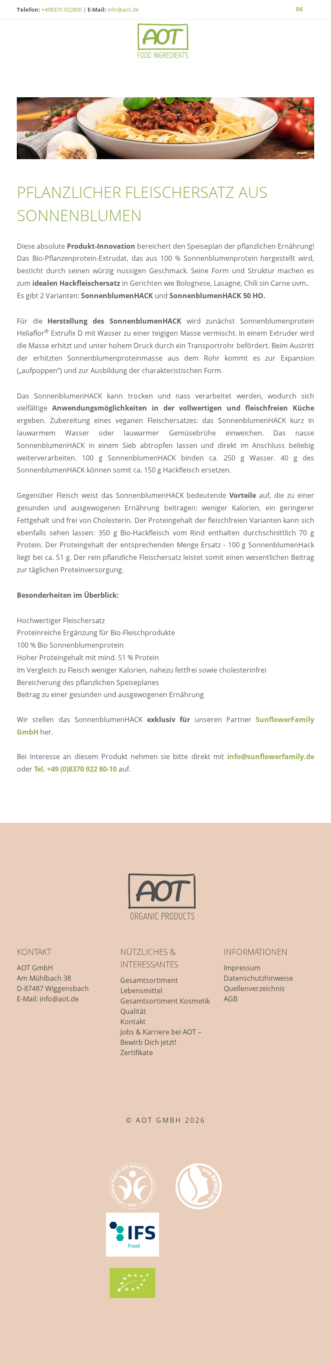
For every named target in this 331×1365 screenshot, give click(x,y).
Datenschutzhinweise (258, 978)
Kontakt (133, 1021)
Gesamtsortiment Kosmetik (165, 1001)
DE (299, 9)
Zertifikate (136, 1052)
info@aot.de (123, 9)
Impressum (242, 968)
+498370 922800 (61, 9)
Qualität (133, 1011)
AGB (230, 999)
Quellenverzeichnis (254, 988)
